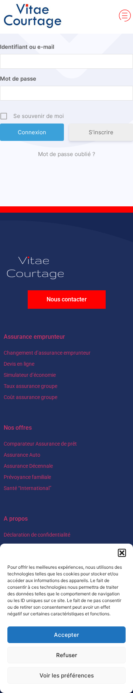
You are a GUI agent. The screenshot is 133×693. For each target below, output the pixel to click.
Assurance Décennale (28, 466)
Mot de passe (18, 78)
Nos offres (18, 427)
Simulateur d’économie (30, 375)
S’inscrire (101, 132)
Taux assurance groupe (30, 386)
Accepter (66, 634)
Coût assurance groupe (30, 397)
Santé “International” (27, 488)
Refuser (66, 655)
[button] (122, 553)
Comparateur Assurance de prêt (40, 444)
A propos (16, 518)
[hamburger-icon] (124, 17)
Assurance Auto (22, 455)
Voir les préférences (67, 675)
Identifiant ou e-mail (27, 46)
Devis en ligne (19, 364)
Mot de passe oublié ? (66, 154)
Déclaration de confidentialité (37, 535)
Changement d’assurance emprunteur (47, 353)
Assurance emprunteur (34, 336)
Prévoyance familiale (27, 477)
